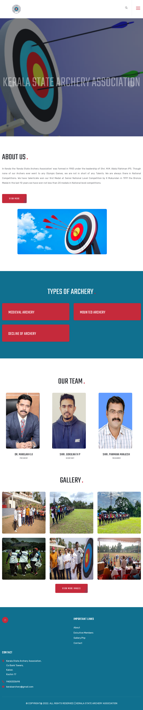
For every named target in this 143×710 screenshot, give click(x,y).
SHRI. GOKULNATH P (68, 454)
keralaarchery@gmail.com (19, 686)
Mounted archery (92, 312)
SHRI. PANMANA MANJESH (114, 454)
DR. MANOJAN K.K (22, 454)
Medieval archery (21, 312)
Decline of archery (22, 334)
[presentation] (11, 84)
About (77, 627)
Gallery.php (79, 638)
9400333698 (13, 681)
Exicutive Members (83, 632)
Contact (78, 643)
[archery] (16, 9)
